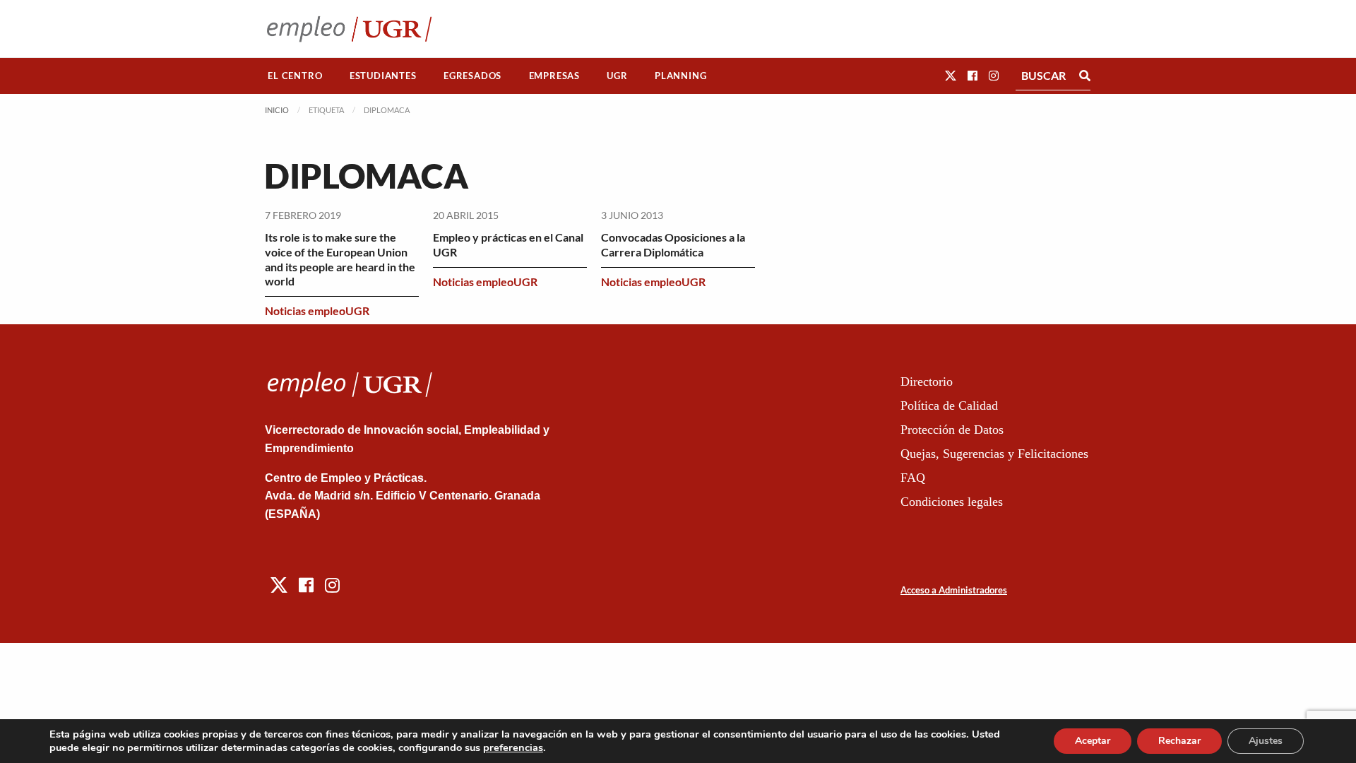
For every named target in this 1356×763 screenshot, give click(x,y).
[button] (950, 75)
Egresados (472, 75)
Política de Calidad (949, 405)
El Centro (295, 75)
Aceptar (1092, 740)
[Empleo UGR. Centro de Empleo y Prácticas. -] (349, 28)
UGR (617, 75)
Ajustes (1266, 740)
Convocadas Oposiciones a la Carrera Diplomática (673, 244)
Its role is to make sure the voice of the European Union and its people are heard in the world (340, 259)
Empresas (554, 75)
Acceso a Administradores (953, 590)
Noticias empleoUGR (317, 310)
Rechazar (1179, 740)
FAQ (912, 478)
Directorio (926, 381)
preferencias (513, 747)
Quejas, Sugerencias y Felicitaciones (994, 453)
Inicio (277, 109)
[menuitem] (295, 76)
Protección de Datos (952, 429)
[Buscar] (1084, 75)
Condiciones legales (951, 502)
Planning (680, 75)
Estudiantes (383, 75)
